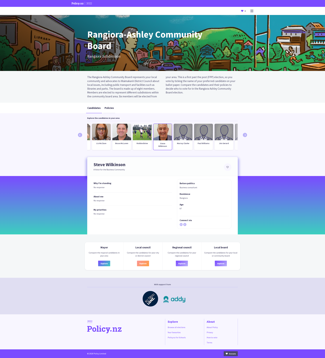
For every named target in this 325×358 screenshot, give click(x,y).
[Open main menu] (251, 11)
